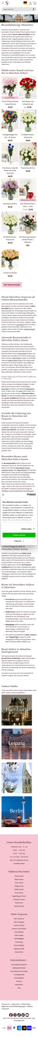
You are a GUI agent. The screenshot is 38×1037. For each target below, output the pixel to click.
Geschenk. (5, 389)
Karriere (19, 981)
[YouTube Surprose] (27, 1015)
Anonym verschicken (19, 929)
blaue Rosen (21, 470)
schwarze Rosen (7, 470)
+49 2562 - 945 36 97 (20, 857)
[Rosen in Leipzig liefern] (17, 744)
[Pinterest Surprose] (23, 1015)
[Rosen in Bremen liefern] (17, 778)
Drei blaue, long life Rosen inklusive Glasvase (10, 170)
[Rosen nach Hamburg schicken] (17, 710)
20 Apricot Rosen (10, 273)
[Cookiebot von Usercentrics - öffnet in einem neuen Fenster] (27, 494)
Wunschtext (19, 952)
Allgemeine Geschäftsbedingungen (14, 1006)
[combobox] (19, 9)
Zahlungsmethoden (19, 968)
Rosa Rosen (22, 353)
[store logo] (8, 3)
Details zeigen (26, 529)
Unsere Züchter (19, 925)
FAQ (19, 988)
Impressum (15, 1004)
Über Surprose (19, 919)
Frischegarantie (19, 974)
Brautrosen (19, 903)
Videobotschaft (19, 949)
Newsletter (19, 985)
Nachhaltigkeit (19, 939)
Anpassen (17, 541)
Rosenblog (19, 942)
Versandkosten (19, 1020)
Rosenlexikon (19, 932)
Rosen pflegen (19, 945)
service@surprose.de (20, 860)
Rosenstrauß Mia (10, 203)
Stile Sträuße (19, 935)
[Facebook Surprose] (11, 1015)
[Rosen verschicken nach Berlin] (17, 811)
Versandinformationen (19, 965)
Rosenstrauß (19, 876)
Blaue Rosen (19, 879)
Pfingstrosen (19, 886)
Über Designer (19, 922)
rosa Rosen (20, 324)
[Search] (33, 9)
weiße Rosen (13, 360)
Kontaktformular (19, 863)
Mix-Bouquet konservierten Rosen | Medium (27, 239)
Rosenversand (19, 906)
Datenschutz (25, 1004)
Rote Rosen (16, 358)
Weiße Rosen (19, 889)
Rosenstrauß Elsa (28, 168)
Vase (20, 391)
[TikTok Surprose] (19, 1015)
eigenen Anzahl (29, 329)
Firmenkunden (19, 978)
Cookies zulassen (19, 535)
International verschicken (19, 971)
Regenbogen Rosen (23, 468)
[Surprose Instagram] (15, 1015)
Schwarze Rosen (19, 899)
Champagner (30, 389)
